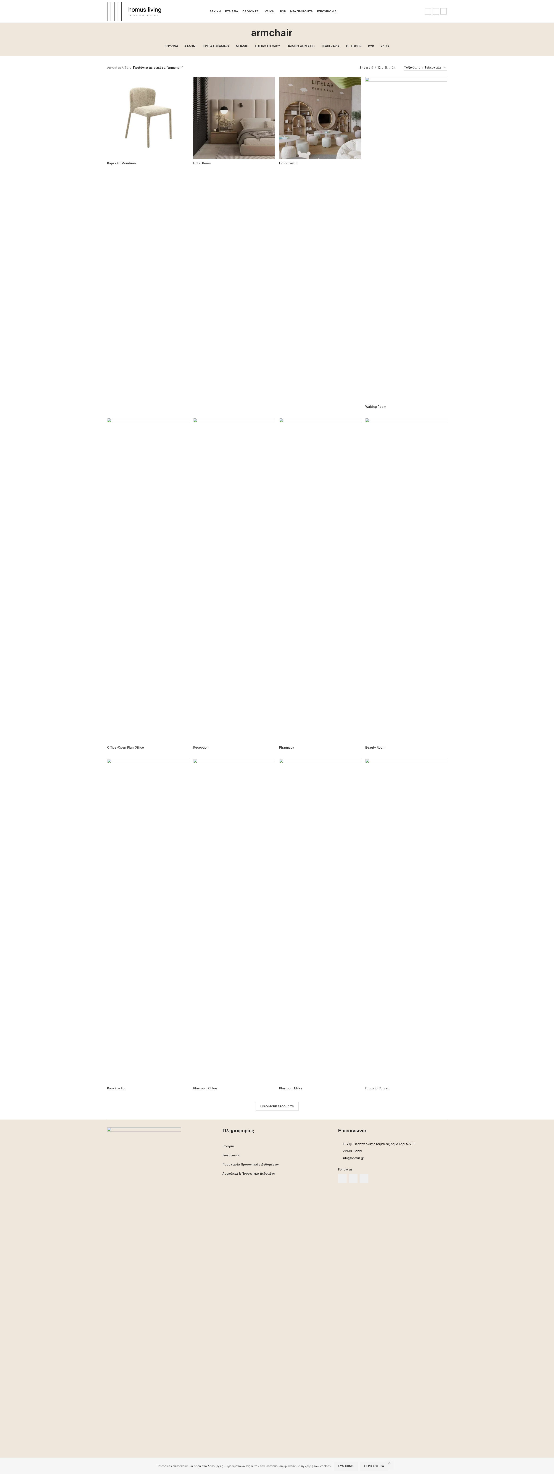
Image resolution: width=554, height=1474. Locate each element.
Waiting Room (375, 406)
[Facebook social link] (428, 11)
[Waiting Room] (406, 239)
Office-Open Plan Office (125, 747)
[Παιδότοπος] (320, 118)
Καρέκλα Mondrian (121, 163)
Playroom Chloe (205, 1088)
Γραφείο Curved (377, 1088)
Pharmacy (286, 747)
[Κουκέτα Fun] (148, 921)
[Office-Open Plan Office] (148, 580)
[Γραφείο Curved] (406, 921)
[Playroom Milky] (320, 921)
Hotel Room (202, 163)
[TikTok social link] (443, 11)
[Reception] (234, 580)
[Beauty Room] (406, 580)
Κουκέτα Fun (117, 1088)
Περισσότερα (374, 1466)
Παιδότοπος (288, 163)
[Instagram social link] (436, 11)
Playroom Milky (290, 1088)
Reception (201, 747)
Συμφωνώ (345, 1466)
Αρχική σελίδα (118, 67)
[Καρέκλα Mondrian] (148, 118)
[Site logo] (134, 11)
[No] (389, 1465)
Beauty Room (375, 747)
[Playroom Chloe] (234, 921)
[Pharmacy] (320, 580)
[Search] (342, 11)
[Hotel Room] (234, 118)
